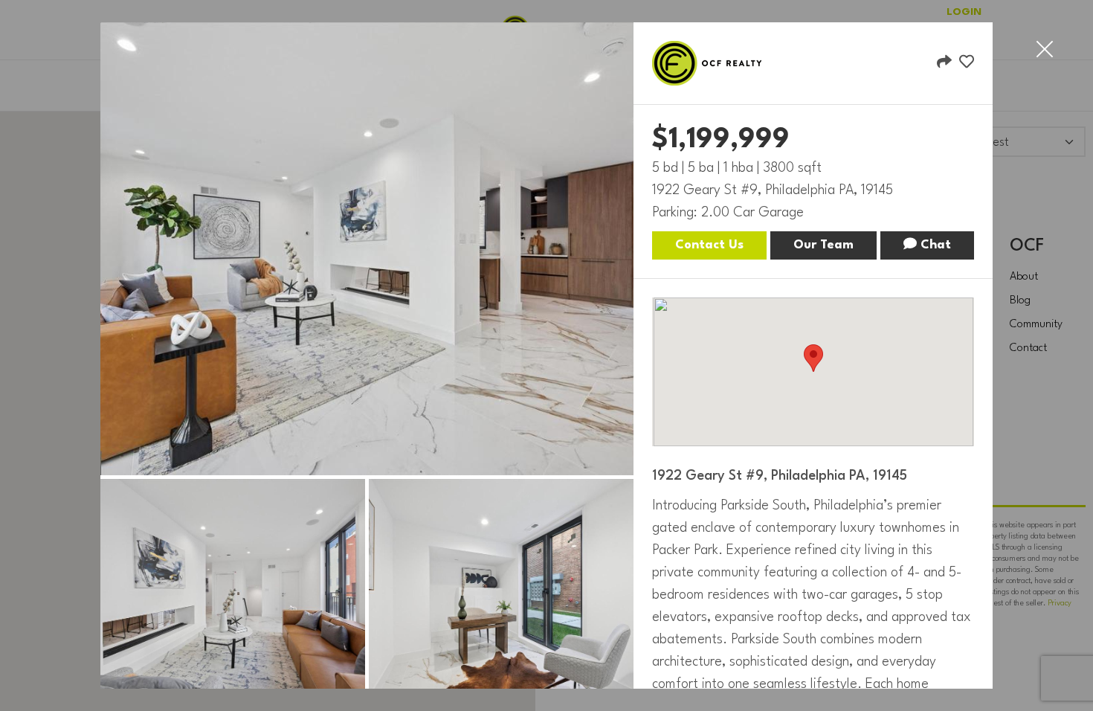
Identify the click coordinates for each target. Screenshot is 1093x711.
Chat (934, 245)
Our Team (823, 245)
